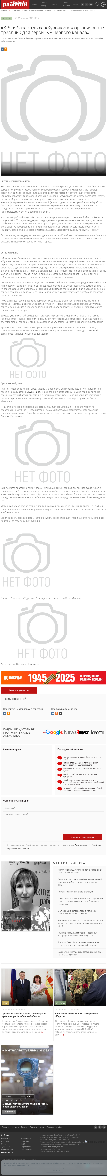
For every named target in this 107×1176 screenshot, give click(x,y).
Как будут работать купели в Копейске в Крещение (80, 775)
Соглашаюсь (55, 1170)
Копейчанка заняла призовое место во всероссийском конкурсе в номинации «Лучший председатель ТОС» (83, 782)
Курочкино (34, 391)
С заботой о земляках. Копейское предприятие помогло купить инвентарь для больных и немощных (80, 901)
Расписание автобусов (55, 1127)
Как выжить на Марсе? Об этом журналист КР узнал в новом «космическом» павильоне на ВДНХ (80, 923)
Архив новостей (66, 4)
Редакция (5, 1127)
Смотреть (24, 1096)
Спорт (4, 1144)
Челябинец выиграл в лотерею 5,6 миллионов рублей (82, 770)
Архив (42, 1127)
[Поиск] (98, 4)
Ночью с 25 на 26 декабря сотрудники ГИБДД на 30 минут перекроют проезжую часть (82, 789)
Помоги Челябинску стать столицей (75, 891)
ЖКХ (23, 1144)
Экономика (26, 1139)
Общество (5, 1139)
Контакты (15, 1127)
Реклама (76, 4)
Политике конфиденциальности (16, 1165)
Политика (25, 1141)
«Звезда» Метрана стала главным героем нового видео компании (25, 1105)
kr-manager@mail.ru (55, 1147)
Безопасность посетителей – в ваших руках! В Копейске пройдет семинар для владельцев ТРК (80, 882)
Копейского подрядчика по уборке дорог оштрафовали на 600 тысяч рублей (80, 764)
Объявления (54, 4)
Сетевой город (43, 4)
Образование (26, 1147)
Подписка (33, 1127)
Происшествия (7, 1149)
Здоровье (5, 1147)
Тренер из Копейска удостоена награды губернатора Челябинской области (24, 1015)
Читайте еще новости (18, 690)
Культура (5, 1141)
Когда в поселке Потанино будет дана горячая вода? (83, 758)
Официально (26, 1149)
